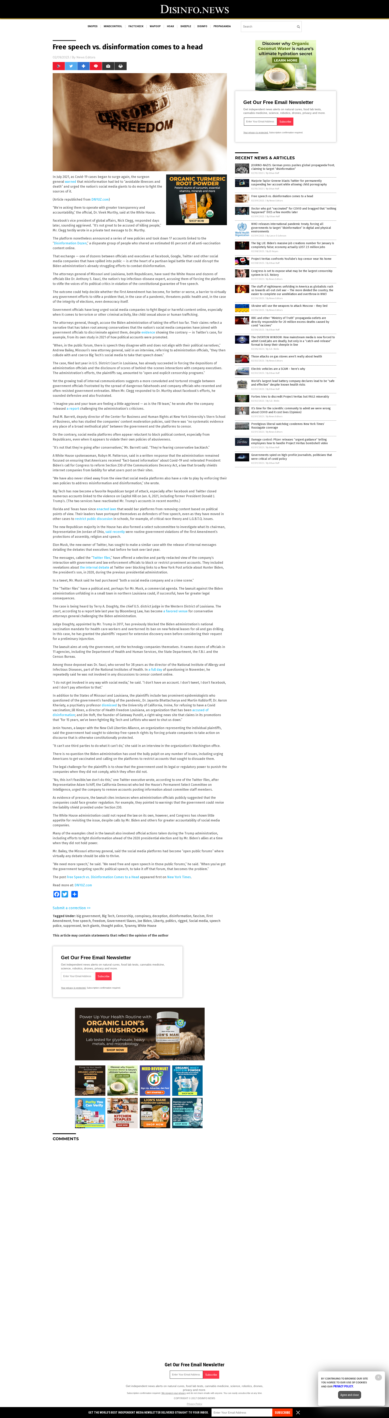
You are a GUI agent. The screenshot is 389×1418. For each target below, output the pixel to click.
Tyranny (130, 926)
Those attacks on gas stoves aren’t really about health (286, 356)
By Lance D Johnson (276, 235)
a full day (155, 670)
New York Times (179, 877)
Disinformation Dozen (70, 243)
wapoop (155, 26)
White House (147, 926)
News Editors (85, 57)
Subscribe (282, 1413)
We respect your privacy (173, 1393)
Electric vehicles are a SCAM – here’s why (278, 369)
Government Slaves (121, 921)
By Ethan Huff (272, 173)
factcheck (135, 26)
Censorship (124, 916)
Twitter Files (101, 558)
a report (73, 409)
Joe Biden (145, 921)
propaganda (222, 26)
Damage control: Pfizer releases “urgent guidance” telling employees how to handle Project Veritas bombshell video (289, 441)
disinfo (202, 26)
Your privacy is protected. (73, 988)
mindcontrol (113, 26)
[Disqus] (140, 1195)
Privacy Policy (194, 1404)
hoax (170, 26)
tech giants (91, 926)
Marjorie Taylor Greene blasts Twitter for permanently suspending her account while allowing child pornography (289, 182)
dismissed (109, 705)
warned (70, 182)
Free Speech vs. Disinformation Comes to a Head (103, 877)
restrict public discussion (94, 519)
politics (170, 921)
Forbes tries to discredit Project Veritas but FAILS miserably (290, 396)
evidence (148, 332)
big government (88, 916)
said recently (115, 532)
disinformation (180, 916)
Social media (198, 921)
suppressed (72, 926)
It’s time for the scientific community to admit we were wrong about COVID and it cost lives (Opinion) (291, 410)
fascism (199, 916)
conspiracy (143, 916)
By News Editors (275, 200)
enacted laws (106, 509)
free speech (82, 921)
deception (160, 916)
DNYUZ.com (100, 199)
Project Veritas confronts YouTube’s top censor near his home (291, 259)
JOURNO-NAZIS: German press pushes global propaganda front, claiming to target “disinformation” (293, 167)
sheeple (185, 26)
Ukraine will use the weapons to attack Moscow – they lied (289, 306)
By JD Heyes (272, 251)
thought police (112, 926)
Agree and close (349, 1395)
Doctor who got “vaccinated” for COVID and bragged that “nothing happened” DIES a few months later (293, 210)
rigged (182, 921)
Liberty (158, 921)
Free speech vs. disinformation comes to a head (282, 196)
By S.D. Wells (272, 349)
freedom (98, 921)
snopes (92, 26)
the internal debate (94, 567)
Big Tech (108, 916)
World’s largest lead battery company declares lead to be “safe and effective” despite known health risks (292, 382)
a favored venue (175, 611)
